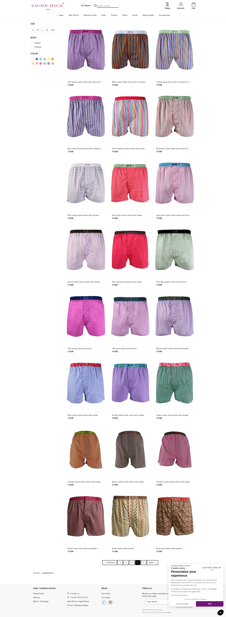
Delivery (36, 597)
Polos (124, 15)
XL (47, 30)
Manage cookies (81, 605)
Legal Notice (83, 601)
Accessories (164, 15)
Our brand (105, 593)
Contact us (74, 593)
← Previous (109, 562)
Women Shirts (90, 15)
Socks (135, 15)
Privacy (70, 605)
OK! (209, 604)
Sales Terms (72, 601)
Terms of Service (161, 612)
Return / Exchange (41, 601)
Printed (37, 47)
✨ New (60, 15)
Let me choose (182, 604)
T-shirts (114, 15)
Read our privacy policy (179, 595)
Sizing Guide (38, 593)
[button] (220, 612)
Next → (152, 562)
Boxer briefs (148, 15)
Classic (37, 43)
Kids (104, 15)
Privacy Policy (147, 612)
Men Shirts (73, 15)
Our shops (105, 597)
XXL (53, 30)
